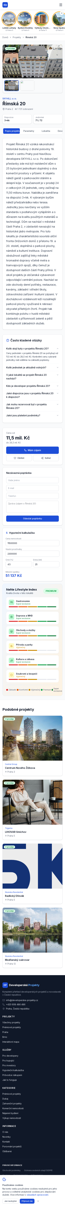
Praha (5, 1032)
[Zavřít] (38, 1201)
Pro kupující (8, 1060)
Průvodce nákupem (12, 1075)
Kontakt (6, 1141)
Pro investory (9, 1065)
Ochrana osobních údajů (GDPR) (38, 1170)
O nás (5, 1132)
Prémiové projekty (11, 1027)
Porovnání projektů (11, 1146)
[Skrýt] (62, 13)
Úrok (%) (9, 560)
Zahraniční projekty (12, 1103)
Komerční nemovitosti (13, 1108)
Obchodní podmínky (11, 1170)
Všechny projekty (11, 1022)
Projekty (17, 37)
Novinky (6, 1137)
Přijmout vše (27, 1201)
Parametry (28, 131)
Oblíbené (7, 1151)
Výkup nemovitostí (11, 1118)
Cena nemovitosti (13, 538)
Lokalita (46, 131)
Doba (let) (37, 560)
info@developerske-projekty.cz (22, 1000)
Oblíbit (20, 458)
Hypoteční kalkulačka (13, 1070)
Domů (5, 37)
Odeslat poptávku (32, 518)
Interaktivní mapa (10, 1042)
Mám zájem (34, 450)
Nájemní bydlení (10, 1113)
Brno (4, 1037)
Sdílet (48, 458)
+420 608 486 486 (15, 1004)
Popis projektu (12, 131)
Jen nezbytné (10, 1201)
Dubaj (5, 1098)
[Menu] (61, 5)
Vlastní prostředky (14, 549)
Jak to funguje (9, 1080)
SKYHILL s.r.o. (9, 98)
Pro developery (10, 1055)
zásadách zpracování (37, 1194)
